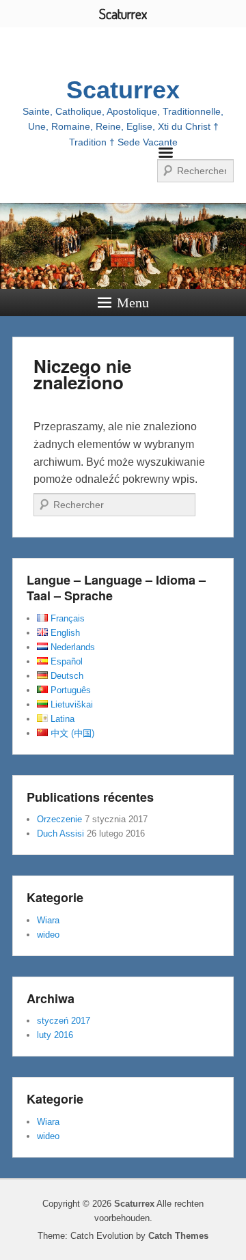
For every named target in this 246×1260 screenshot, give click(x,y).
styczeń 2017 (63, 1021)
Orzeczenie (59, 819)
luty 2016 (55, 1035)
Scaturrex (123, 90)
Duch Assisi (60, 833)
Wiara (48, 920)
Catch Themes (178, 1236)
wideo (48, 934)
